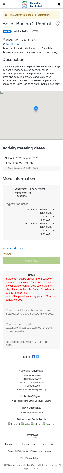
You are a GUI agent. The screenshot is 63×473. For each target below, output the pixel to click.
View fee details (13, 248)
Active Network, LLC (18, 465)
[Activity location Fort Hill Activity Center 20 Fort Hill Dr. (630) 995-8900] (36, 107)
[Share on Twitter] (38, 357)
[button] (57, 23)
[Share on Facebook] (33, 357)
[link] (15, 44)
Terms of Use (44, 451)
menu (4, 4)
